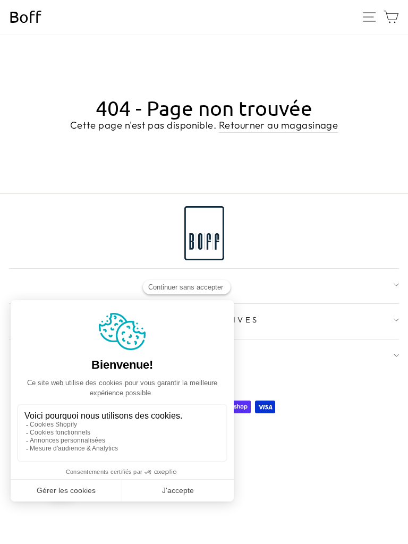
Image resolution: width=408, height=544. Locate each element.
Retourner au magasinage (278, 125)
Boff (25, 17)
